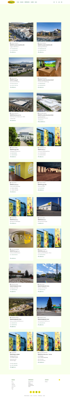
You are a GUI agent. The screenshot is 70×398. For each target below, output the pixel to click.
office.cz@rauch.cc (13, 258)
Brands (21, 2)
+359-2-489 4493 (14, 365)
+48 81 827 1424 (14, 324)
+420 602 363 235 (14, 254)
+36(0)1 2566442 (14, 154)
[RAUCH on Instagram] (34, 392)
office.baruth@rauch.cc (41, 121)
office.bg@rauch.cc (13, 367)
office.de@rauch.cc (41, 87)
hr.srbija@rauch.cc (41, 223)
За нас (29, 382)
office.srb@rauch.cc (13, 223)
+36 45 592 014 (41, 188)
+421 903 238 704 (42, 254)
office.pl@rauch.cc (13, 291)
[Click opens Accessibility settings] (61, 2)
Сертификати (30, 384)
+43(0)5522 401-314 (42, 50)
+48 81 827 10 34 (14, 322)
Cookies (44, 395)
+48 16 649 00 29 (42, 322)
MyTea (13, 387)
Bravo (12, 381)
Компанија (27, 2)
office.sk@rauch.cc (41, 256)
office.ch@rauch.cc (13, 87)
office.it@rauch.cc (41, 156)
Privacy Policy (35, 395)
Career (32, 2)
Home (18, 2)
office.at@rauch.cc (13, 52)
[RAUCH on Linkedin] (39, 392)
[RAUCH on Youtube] (36, 392)
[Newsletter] (54, 2)
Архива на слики (31, 385)
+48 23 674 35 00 (42, 289)
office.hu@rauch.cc (13, 156)
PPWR (29, 386)
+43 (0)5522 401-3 (14, 50)
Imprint (31, 395)
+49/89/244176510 (42, 83)
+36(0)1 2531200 (14, 153)
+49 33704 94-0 (40, 119)
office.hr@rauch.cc (13, 191)
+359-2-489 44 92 (14, 363)
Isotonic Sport (13, 386)
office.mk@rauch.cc (41, 362)
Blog (36, 2)
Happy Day (13, 384)
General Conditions (26, 395)
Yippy (12, 388)
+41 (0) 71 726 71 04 (14, 85)
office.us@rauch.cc (13, 120)
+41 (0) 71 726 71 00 (14, 83)
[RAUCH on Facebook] (31, 392)
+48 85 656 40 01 (14, 289)
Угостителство (30, 381)
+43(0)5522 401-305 (42, 48)
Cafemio (13, 383)
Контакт (46, 381)
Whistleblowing (40, 395)
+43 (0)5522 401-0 (14, 48)
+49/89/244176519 (42, 85)
